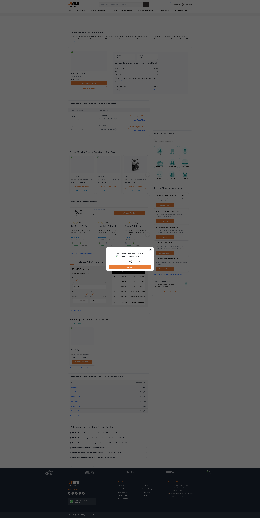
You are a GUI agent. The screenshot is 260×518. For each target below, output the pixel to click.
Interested (130, 267)
